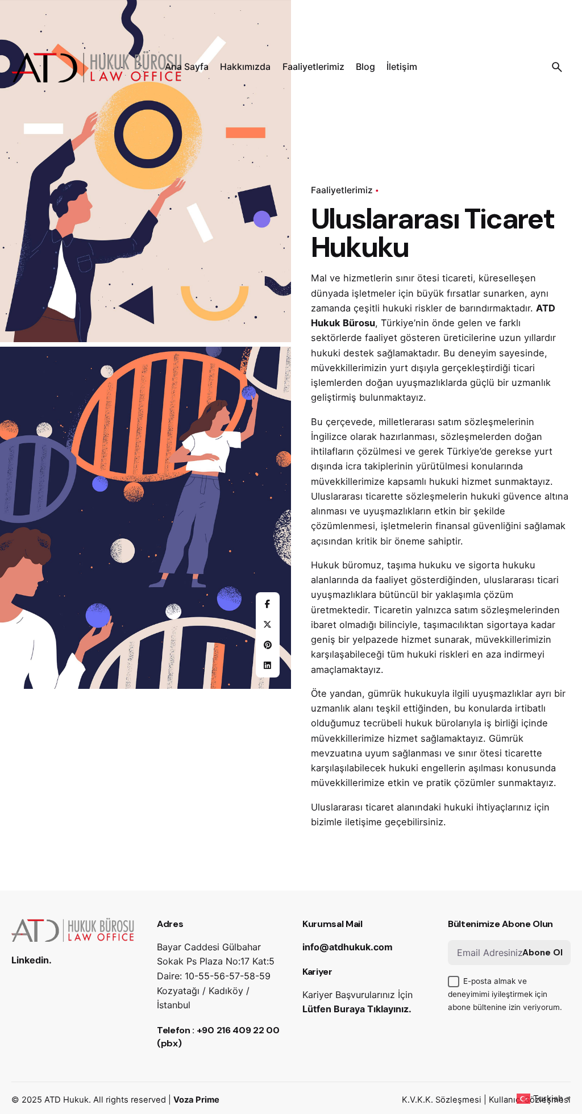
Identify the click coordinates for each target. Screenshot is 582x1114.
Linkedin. (31, 960)
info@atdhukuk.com (347, 947)
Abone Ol (542, 952)
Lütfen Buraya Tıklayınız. (356, 1009)
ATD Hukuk (66, 1100)
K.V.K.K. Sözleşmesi (441, 1100)
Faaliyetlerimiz (342, 190)
